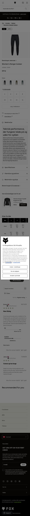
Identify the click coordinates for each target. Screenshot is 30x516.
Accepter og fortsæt (15, 275)
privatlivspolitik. (16, 262)
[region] (15, 258)
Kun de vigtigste (15, 271)
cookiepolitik (8, 262)
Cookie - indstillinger (15, 267)
